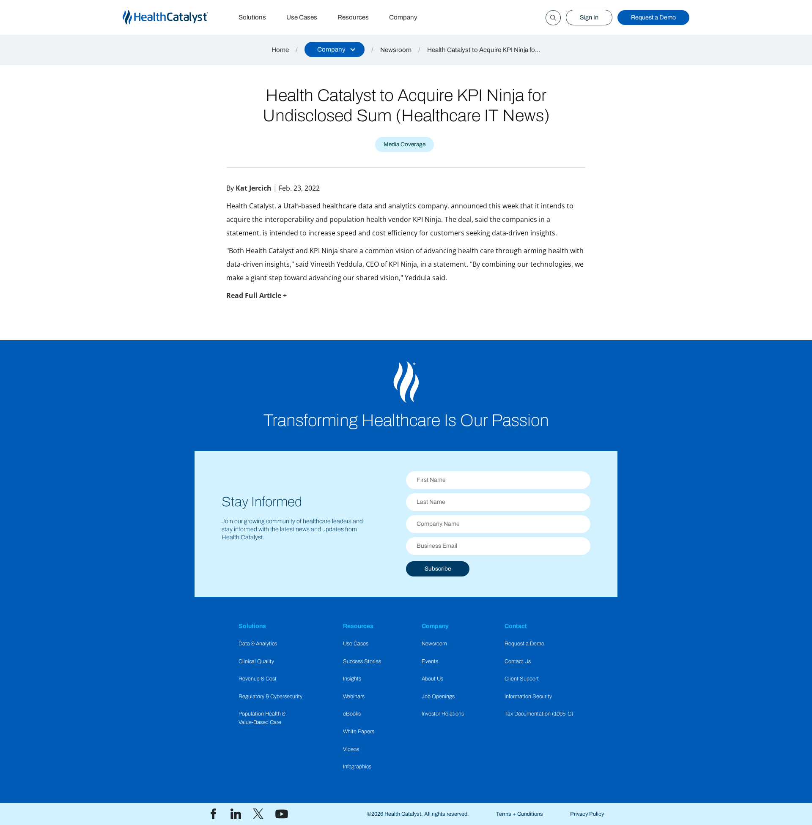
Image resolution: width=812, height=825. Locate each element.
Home (280, 49)
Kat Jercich (254, 188)
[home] (175, 17)
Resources (353, 17)
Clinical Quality (256, 661)
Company (403, 17)
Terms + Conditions (519, 814)
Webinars (354, 696)
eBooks (352, 714)
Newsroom (395, 49)
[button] (334, 49)
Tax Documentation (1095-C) (539, 714)
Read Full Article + (256, 295)
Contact (516, 626)
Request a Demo (653, 17)
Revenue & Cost (258, 679)
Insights (352, 679)
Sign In (589, 17)
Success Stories (362, 661)
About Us (432, 679)
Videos (351, 749)
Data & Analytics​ (258, 644)
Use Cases (301, 17)
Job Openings (438, 696)
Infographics (357, 767)
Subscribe (438, 568)
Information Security (528, 696)
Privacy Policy (587, 814)
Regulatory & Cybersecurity (270, 696)
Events (430, 661)
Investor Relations (443, 714)
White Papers (358, 732)
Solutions (252, 17)
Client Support (522, 679)
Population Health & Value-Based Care (262, 718)
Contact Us (518, 661)
